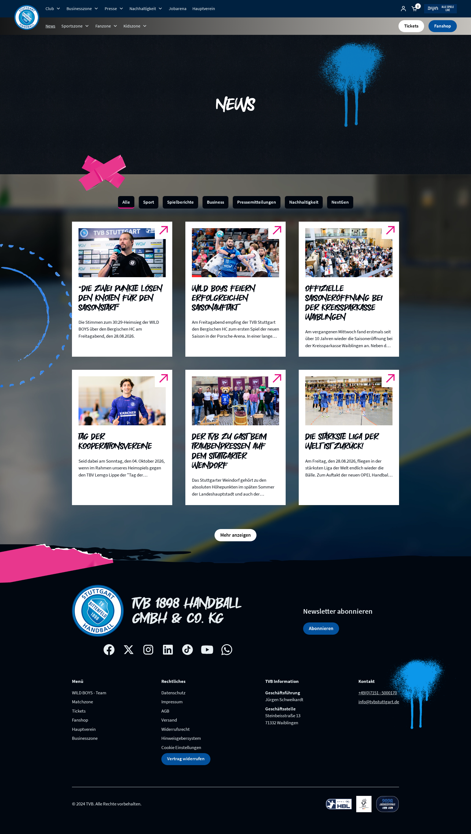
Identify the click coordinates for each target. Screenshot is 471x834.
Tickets (411, 26)
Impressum (172, 693)
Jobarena (177, 8)
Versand (169, 711)
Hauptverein (203, 8)
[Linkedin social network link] (167, 640)
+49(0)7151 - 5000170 (377, 684)
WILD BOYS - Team (89, 684)
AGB (165, 702)
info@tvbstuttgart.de (378, 693)
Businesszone (85, 729)
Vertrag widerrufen (186, 750)
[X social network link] (128, 640)
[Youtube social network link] (207, 640)
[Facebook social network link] (109, 640)
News (50, 26)
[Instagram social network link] (148, 640)
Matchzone (82, 693)
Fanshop (442, 26)
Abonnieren (321, 619)
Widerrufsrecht (175, 720)
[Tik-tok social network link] (187, 640)
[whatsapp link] (226, 640)
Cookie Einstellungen (181, 739)
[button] (53, 8)
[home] (26, 17)
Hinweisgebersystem (181, 729)
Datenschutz (173, 684)
